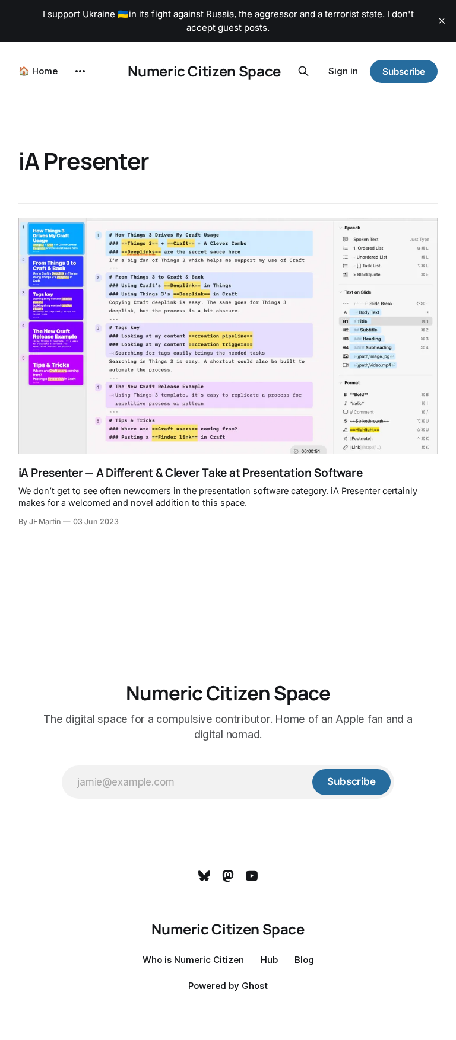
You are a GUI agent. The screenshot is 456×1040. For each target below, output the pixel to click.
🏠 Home (38, 70)
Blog (304, 959)
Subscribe (403, 71)
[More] (80, 71)
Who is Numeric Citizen (193, 959)
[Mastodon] (228, 876)
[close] (441, 20)
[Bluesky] (204, 876)
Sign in (343, 70)
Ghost (255, 985)
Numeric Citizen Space (204, 71)
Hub (269, 959)
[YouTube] (252, 876)
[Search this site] (303, 71)
